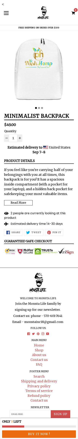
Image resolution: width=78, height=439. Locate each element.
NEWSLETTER (40, 407)
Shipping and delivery (39, 381)
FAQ (39, 364)
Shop (39, 350)
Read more (18, 202)
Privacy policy (39, 386)
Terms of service (39, 391)
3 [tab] (42, 108)
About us (39, 355)
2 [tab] (39, 108)
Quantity (10, 131)
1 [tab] (36, 108)
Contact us (39, 360)
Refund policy (39, 396)
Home (39, 345)
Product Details (19, 161)
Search (39, 376)
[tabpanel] (39, 70)
